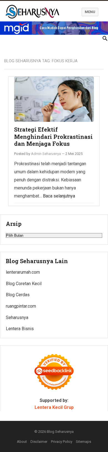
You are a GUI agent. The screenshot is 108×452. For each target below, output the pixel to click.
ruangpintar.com (21, 306)
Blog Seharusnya (60, 431)
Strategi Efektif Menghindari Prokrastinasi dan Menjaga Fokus (53, 136)
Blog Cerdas (18, 294)
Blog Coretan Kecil (24, 283)
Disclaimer (38, 441)
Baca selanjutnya (59, 196)
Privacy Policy (61, 441)
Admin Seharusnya (46, 154)
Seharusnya (17, 317)
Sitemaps (83, 441)
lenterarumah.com (23, 272)
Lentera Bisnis (20, 328)
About (22, 441)
